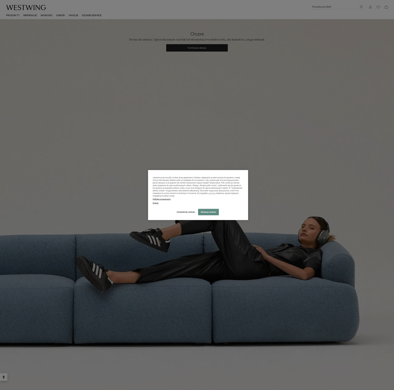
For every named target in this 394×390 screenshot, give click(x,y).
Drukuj (155, 203)
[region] (198, 195)
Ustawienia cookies (186, 212)
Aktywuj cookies (208, 212)
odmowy (212, 193)
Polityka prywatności (162, 199)
